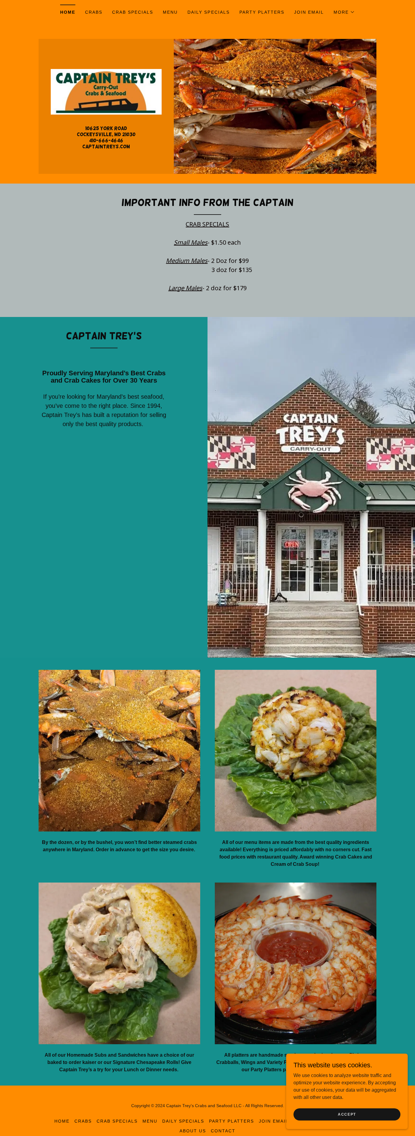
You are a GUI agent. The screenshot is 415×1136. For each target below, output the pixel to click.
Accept (347, 1114)
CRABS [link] (93, 12)
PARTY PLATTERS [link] (261, 12)
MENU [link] (170, 12)
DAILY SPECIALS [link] (208, 12)
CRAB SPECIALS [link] (132, 12)
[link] (106, 91)
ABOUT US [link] (193, 1130)
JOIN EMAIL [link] (309, 12)
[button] (344, 12)
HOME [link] (67, 12)
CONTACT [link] (223, 1130)
